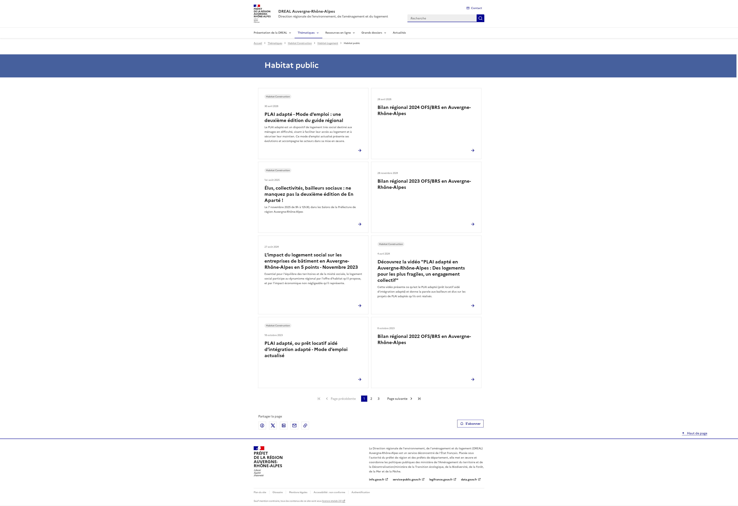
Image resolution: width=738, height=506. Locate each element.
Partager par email (294, 425)
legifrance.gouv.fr (441, 480)
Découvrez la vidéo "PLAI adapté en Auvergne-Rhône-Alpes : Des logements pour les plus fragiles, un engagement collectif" (421, 271)
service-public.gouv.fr (407, 480)
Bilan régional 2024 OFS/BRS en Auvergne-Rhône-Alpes (424, 110)
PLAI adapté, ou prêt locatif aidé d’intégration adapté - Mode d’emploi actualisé (306, 349)
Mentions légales (298, 492)
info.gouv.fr (376, 480)
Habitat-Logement (327, 43)
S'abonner (472, 423)
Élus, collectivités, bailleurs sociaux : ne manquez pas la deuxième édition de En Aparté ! (308, 194)
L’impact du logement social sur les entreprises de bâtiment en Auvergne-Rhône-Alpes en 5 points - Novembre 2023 (311, 261)
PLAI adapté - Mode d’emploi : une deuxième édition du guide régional (303, 117)
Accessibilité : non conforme (329, 492)
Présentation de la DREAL (270, 33)
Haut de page (696, 433)
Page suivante (397, 398)
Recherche (480, 18)
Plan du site (260, 492)
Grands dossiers (372, 33)
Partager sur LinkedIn (284, 425)
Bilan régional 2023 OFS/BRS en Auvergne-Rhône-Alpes (424, 184)
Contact (476, 8)
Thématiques (306, 33)
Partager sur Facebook (262, 425)
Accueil (258, 43)
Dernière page (419, 399)
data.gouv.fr (469, 480)
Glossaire (278, 492)
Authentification (361, 492)
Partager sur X (273, 425)
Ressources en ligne (338, 33)
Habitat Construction (300, 43)
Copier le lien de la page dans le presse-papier (305, 425)
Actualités (399, 33)
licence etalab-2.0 (332, 501)
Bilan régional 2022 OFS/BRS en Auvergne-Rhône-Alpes (424, 339)
